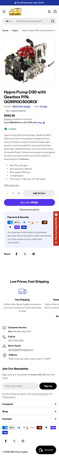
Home (5, 30)
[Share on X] (25, 254)
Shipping (8, 119)
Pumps (43, 106)
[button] (56, 228)
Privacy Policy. (9, 397)
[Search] (52, 21)
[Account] (49, 11)
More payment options (29, 209)
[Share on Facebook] (16, 254)
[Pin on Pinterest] (33, 254)
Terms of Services (40, 394)
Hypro (15, 30)
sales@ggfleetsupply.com (21, 349)
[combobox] (29, 21)
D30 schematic (11, 185)
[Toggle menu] (4, 11)
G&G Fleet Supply (21, 106)
